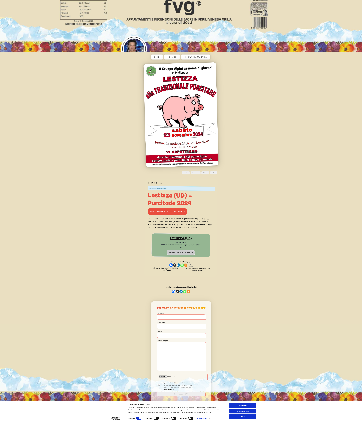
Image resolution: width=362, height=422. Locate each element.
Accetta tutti (243, 405)
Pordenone (195, 173)
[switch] (156, 418)
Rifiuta (243, 416)
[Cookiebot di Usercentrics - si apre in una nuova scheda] (115, 418)
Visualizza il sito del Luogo (181, 252)
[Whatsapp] (182, 265)
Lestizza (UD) (181, 238)
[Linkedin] (178, 265)
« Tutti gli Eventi (155, 183)
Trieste (205, 173)
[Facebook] (171, 265)
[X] (174, 265)
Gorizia (186, 173)
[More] (185, 265)
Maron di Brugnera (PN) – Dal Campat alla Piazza (167, 269)
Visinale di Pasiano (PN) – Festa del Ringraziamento (198, 269)
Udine (213, 173)
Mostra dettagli (202, 418)
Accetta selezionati (243, 411)
